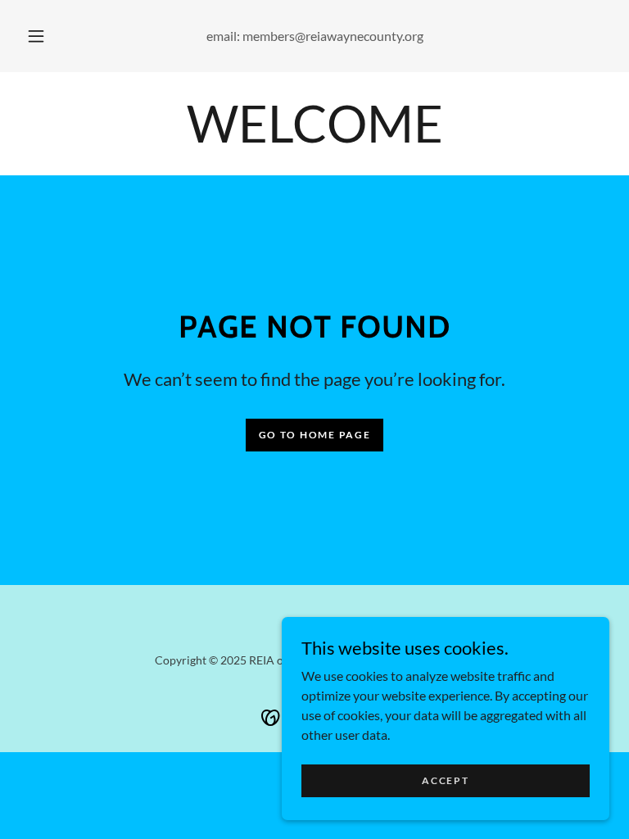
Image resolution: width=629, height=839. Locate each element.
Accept (445, 780)
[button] (45, 36)
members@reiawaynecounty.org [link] (332, 35)
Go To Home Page (315, 435)
